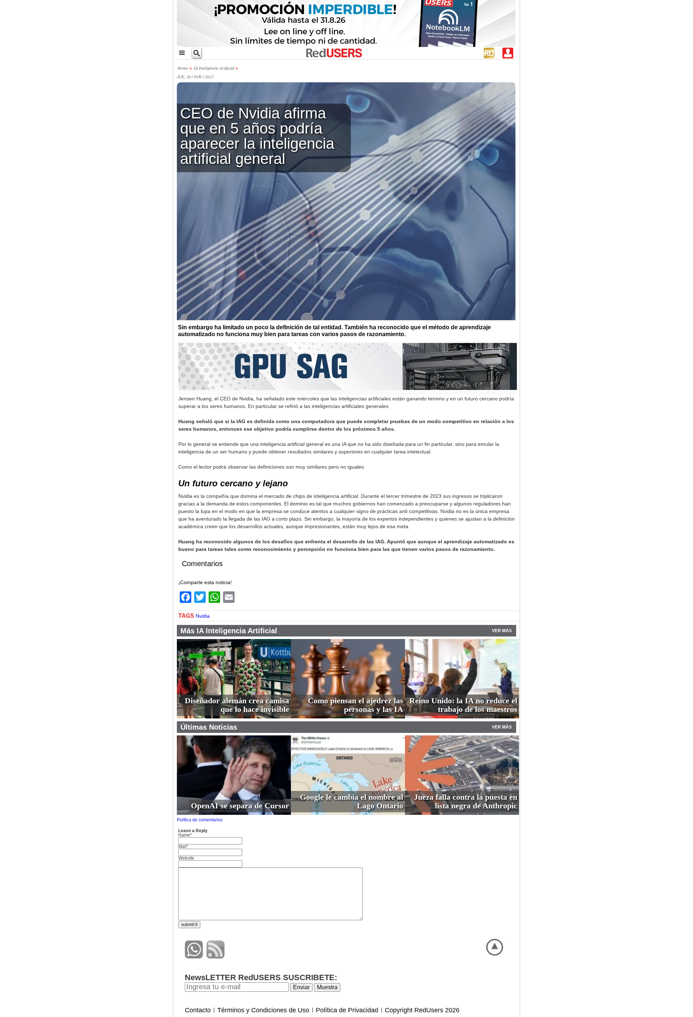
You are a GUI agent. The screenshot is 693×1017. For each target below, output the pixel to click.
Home (183, 68)
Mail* (183, 846)
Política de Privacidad (347, 1010)
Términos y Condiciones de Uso (263, 1010)
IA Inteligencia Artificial (214, 68)
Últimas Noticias (208, 727)
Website (186, 858)
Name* (185, 835)
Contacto (198, 1010)
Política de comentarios (200, 819)
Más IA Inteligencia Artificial (228, 631)
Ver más (502, 630)
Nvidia (203, 616)
